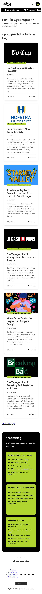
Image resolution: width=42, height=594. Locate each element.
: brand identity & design (18, 459)
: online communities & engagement (18, 473)
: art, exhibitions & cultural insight (20, 531)
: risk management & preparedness (18, 542)
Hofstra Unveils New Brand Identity (18, 130)
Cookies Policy (13, 577)
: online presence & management (17, 502)
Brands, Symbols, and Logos (16, 63)
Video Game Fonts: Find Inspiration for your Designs (20, 321)
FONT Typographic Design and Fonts (19, 185)
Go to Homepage (8, 424)
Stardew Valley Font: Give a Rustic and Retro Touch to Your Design (20, 193)
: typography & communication (19, 466)
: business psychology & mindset (20, 498)
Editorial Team (11, 200)
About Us (12, 570)
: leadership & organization (19, 492)
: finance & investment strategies (21, 495)
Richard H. (10, 75)
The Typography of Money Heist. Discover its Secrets (21, 257)
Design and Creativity (12, 10)
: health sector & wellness (19, 535)
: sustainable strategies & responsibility (19, 526)
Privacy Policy (12, 575)
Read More (31, 97)
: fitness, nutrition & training (19, 538)
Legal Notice (12, 572)
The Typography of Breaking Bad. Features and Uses (20, 385)
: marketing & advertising (17, 463)
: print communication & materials (21, 469)
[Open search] (32, 4)
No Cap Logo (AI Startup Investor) (20, 69)
